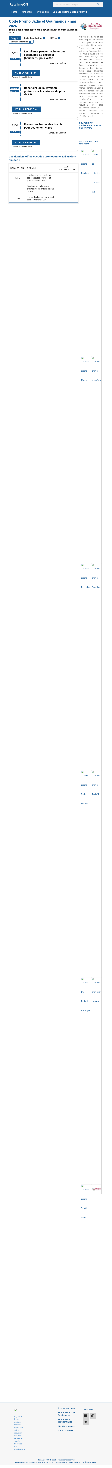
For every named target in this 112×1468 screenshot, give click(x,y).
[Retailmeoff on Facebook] (86, 1416)
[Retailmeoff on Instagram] (93, 1416)
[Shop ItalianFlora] (91, 26)
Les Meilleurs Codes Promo (70, 12)
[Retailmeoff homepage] (19, 4)
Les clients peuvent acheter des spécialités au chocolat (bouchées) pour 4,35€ (44, 55)
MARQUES (27, 12)
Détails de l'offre (57, 63)
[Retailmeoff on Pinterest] (86, 1422)
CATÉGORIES (43, 12)
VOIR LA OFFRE (24, 72)
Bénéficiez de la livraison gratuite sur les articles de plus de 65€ (44, 91)
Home (14, 12)
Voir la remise (25, 109)
